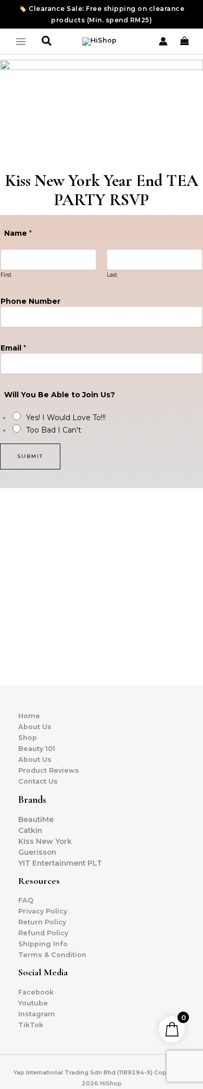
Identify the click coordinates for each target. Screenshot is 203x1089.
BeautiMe (36, 819)
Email (13, 348)
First (6, 275)
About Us (35, 727)
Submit (30, 456)
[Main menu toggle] (20, 41)
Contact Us (38, 781)
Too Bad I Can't (53, 430)
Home (29, 716)
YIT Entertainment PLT (60, 863)
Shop (27, 738)
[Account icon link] (163, 41)
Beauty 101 (36, 748)
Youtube (33, 1003)
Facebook (36, 992)
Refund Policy (43, 933)
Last (112, 275)
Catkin (30, 830)
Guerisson (37, 852)
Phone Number (30, 301)
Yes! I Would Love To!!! (66, 417)
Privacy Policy (42, 911)
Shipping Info (43, 944)
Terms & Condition (52, 955)
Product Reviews (48, 770)
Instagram (36, 1014)
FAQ (25, 900)
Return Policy (42, 922)
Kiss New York (45, 841)
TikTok (30, 1025)
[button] (47, 41)
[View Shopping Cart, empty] (185, 41)
